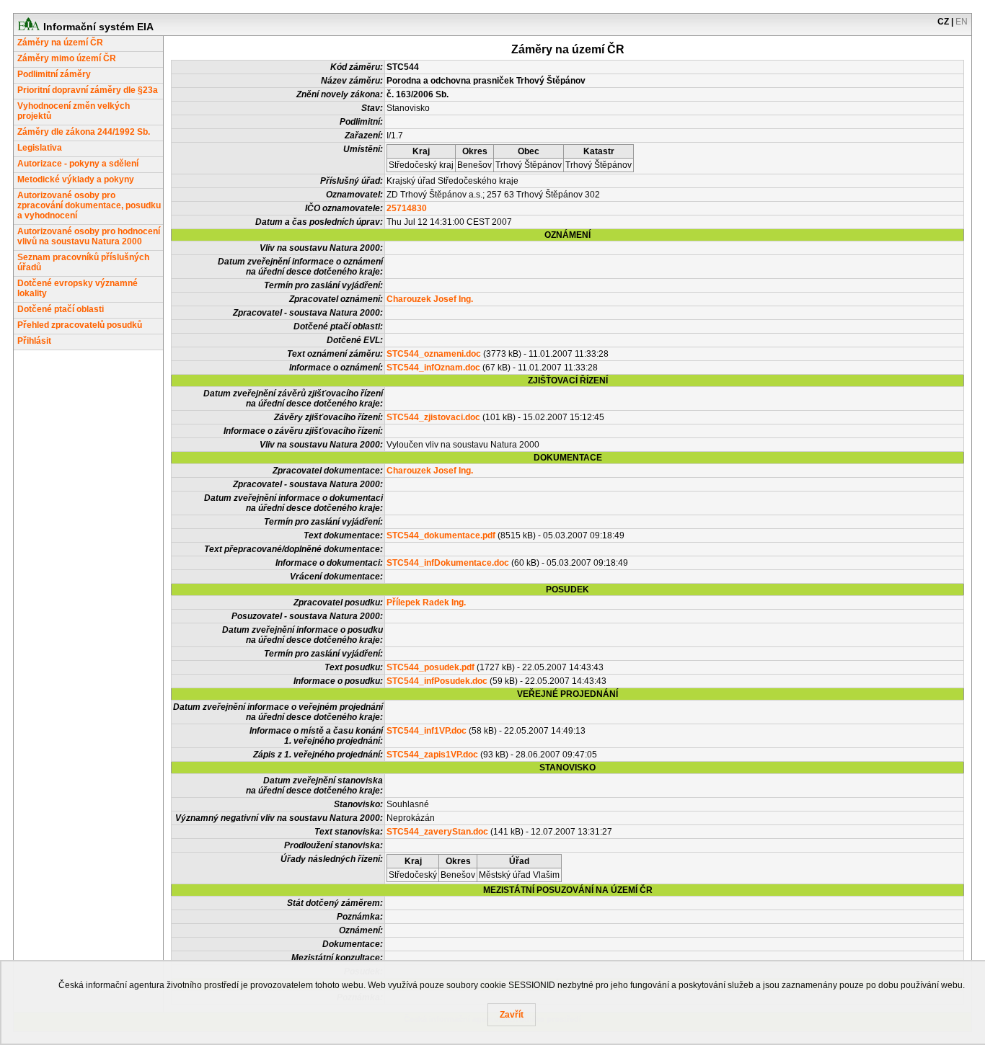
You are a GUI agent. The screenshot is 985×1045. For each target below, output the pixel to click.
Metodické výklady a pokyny (75, 179)
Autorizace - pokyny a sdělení (77, 164)
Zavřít (512, 1015)
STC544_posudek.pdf (430, 667)
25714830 (407, 208)
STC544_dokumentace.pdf (441, 535)
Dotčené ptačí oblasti (60, 309)
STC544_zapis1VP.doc (432, 755)
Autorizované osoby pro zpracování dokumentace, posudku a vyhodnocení (89, 205)
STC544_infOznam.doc (433, 368)
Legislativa (39, 148)
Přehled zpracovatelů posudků (79, 325)
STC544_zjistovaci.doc (433, 417)
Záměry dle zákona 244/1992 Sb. (83, 132)
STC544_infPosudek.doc (437, 681)
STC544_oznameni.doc (434, 354)
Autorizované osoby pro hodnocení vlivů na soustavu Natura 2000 (88, 236)
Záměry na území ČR (60, 42)
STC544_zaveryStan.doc (437, 832)
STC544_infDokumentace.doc (448, 563)
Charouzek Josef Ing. (430, 299)
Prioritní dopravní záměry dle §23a (87, 90)
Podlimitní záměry (54, 74)
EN (961, 22)
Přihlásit (34, 341)
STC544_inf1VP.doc (427, 731)
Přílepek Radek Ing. (426, 602)
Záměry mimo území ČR (66, 58)
